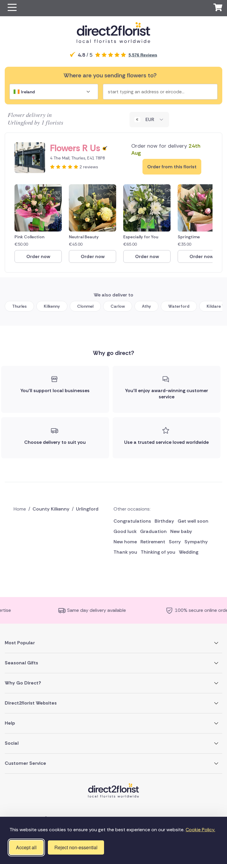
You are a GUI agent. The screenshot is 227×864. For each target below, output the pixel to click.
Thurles (19, 306)
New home (125, 542)
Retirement (152, 542)
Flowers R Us (75, 148)
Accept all (26, 847)
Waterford (178, 306)
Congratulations (132, 521)
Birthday (164, 521)
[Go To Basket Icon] (217, 8)
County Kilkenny (51, 509)
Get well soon (193, 521)
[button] (12, 8)
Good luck (125, 531)
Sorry (175, 542)
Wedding (188, 552)
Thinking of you (158, 552)
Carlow (118, 306)
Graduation (153, 531)
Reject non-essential (76, 847)
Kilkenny (52, 306)
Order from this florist (172, 167)
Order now (38, 256)
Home (20, 509)
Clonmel (85, 306)
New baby (181, 531)
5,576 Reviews (143, 55)
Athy (146, 306)
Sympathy (196, 542)
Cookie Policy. (200, 829)
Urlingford (87, 509)
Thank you (125, 552)
